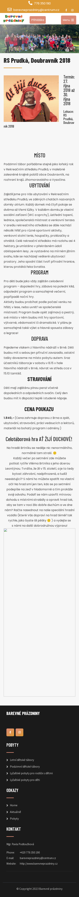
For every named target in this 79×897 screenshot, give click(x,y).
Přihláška (37, 20)
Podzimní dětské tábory (25, 766)
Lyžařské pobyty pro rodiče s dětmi (31, 773)
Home (13, 805)
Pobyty (14, 819)
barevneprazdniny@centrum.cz (36, 10)
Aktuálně (15, 812)
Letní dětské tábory (22, 760)
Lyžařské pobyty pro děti (25, 780)
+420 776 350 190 (30, 852)
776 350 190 (42, 3)
